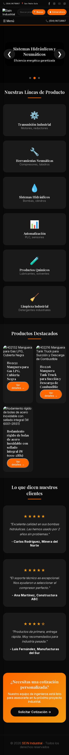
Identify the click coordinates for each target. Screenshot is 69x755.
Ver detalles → (18, 386)
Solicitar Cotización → (34, 712)
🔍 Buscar (38, 12)
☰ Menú (34, 21)
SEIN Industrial (32, 743)
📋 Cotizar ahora (57, 12)
